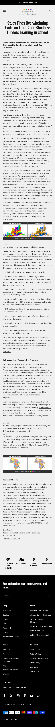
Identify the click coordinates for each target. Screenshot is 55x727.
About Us (6, 649)
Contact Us (34, 671)
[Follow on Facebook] (4, 696)
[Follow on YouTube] (32, 696)
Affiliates (6, 674)
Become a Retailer (10, 670)
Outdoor (6, 615)
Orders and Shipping (39, 658)
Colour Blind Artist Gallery (40, 635)
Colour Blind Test (37, 630)
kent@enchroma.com (11, 538)
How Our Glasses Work (40, 610)
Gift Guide (7, 610)
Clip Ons (6, 632)
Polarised (7, 628)
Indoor (5, 619)
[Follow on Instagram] (18, 696)
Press (5, 654)
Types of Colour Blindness (41, 626)
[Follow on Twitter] (11, 696)
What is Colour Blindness (40, 615)
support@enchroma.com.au (14, 687)
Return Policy (35, 654)
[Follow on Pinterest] (25, 696)
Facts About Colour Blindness (38, 620)
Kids (4, 623)
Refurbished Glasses (11, 636)
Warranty (34, 667)
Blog (4, 665)
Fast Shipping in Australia (27, 2)
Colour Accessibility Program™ (11, 659)
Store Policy (35, 663)
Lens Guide (35, 649)
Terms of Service (10, 704)
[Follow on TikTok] (38, 696)
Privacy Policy (25, 704)
